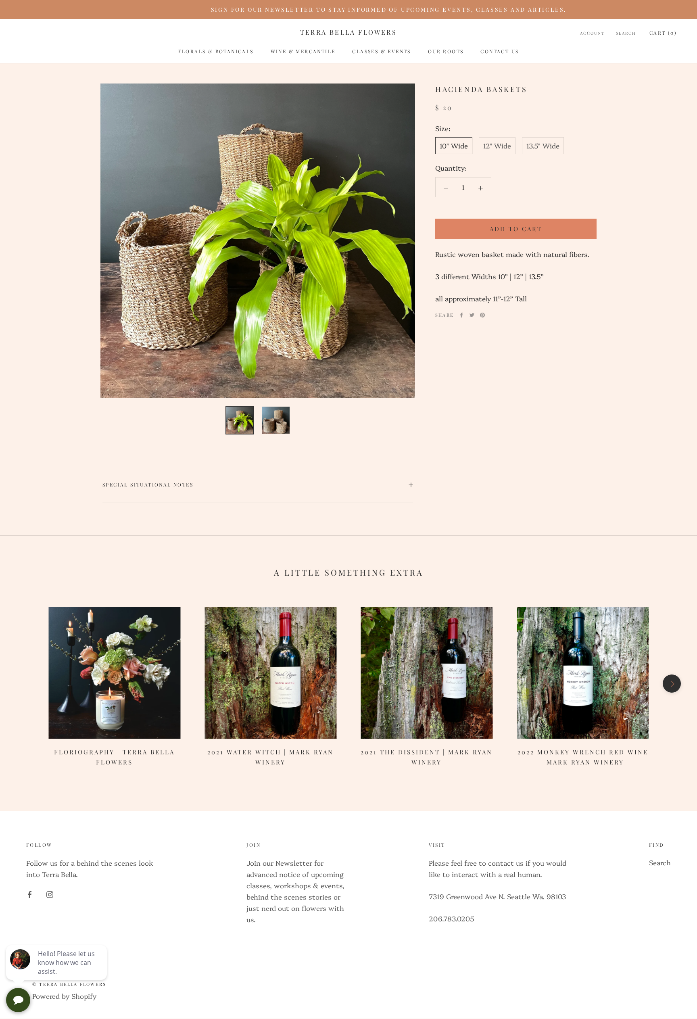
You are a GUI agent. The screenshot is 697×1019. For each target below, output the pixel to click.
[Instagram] (49, 893)
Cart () (663, 32)
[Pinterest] (482, 315)
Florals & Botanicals (216, 51)
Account (592, 33)
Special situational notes (147, 484)
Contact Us (499, 51)
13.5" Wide (542, 145)
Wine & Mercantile (303, 51)
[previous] (25, 683)
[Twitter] (472, 315)
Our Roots (446, 51)
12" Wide (497, 145)
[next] (672, 683)
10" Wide (454, 145)
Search (626, 33)
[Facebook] (461, 315)
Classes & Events (381, 51)
